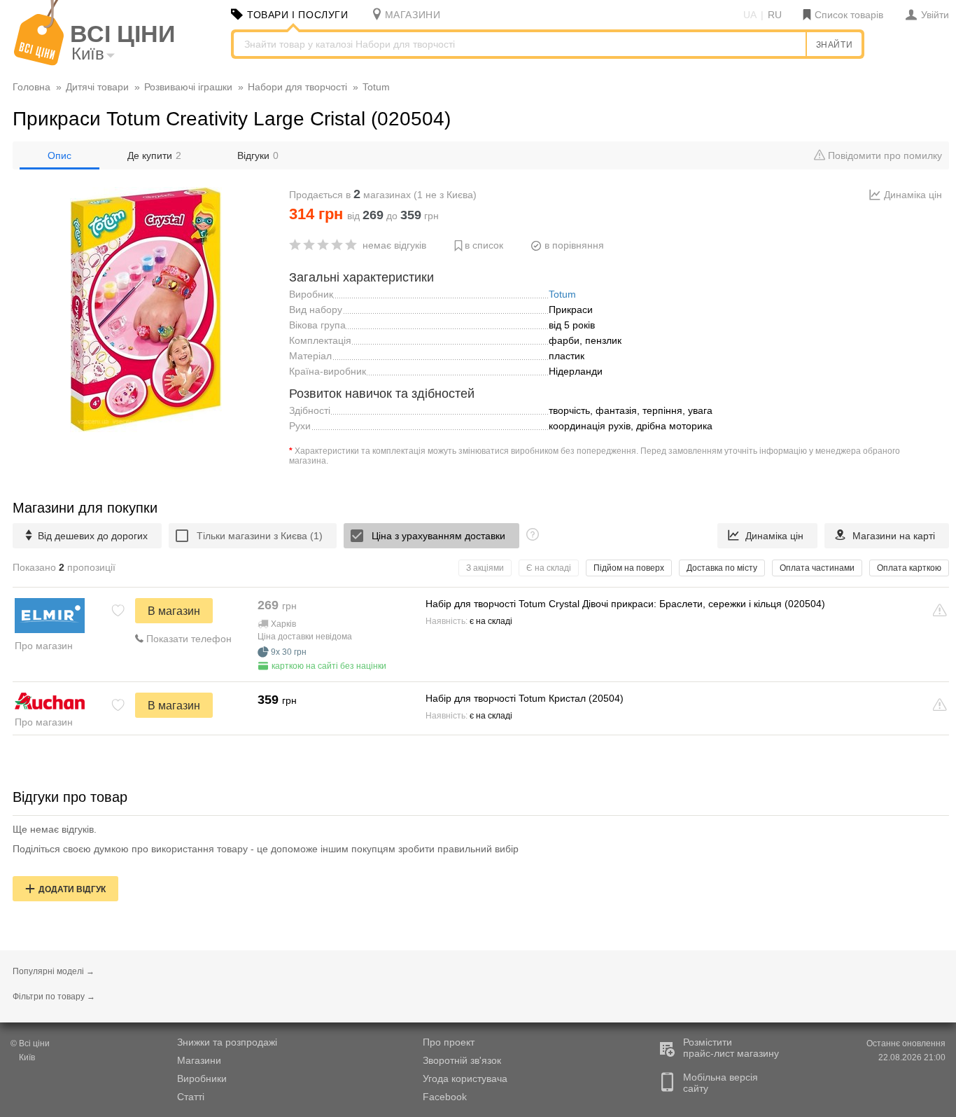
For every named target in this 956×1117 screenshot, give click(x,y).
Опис (59, 155)
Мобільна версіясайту (720, 1082)
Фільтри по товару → (54, 996)
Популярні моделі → (53, 971)
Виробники (202, 1078)
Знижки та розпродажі (227, 1042)
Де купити (154, 155)
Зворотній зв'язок (462, 1060)
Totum (562, 294)
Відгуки (258, 155)
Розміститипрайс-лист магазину (731, 1047)
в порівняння (574, 245)
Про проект (449, 1042)
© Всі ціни (30, 1043)
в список (484, 245)
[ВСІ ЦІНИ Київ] (39, 62)
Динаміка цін (913, 194)
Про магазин (44, 645)
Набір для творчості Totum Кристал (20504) (525, 698)
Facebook (445, 1096)
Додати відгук (72, 889)
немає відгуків (394, 245)
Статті (190, 1096)
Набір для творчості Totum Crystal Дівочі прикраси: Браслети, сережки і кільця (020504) (625, 603)
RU (775, 14)
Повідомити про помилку (883, 155)
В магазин (174, 611)
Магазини (199, 1060)
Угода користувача (465, 1078)
